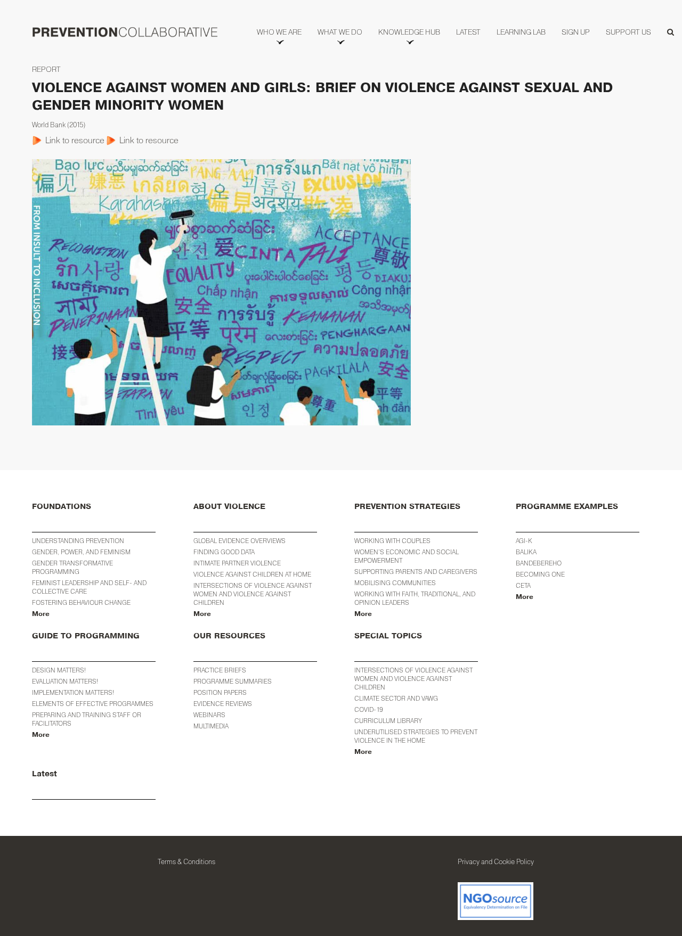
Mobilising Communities (395, 583)
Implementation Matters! (73, 692)
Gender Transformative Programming (72, 567)
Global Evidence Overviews (239, 541)
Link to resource (74, 140)
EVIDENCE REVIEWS (222, 704)
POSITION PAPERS (220, 692)
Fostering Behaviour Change (81, 602)
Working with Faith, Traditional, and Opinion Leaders (414, 598)
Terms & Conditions (186, 861)
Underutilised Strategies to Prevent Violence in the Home (415, 736)
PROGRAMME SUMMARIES (232, 681)
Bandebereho (539, 563)
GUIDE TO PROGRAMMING (86, 636)
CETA (523, 585)
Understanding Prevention (78, 541)
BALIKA (526, 552)
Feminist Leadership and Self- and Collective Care (89, 587)
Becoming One (540, 574)
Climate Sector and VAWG (396, 698)
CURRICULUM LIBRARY (388, 721)
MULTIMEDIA (211, 726)
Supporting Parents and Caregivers (415, 572)
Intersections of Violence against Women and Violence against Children (252, 593)
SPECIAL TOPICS (388, 636)
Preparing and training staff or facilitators (86, 719)
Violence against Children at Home (252, 574)
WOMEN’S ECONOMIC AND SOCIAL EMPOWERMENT (406, 556)
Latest (44, 774)
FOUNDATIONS (61, 507)
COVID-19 (368, 709)
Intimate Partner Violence (237, 563)
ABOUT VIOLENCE (229, 507)
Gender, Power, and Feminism (81, 552)
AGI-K (524, 541)
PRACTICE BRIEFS (219, 670)
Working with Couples (392, 541)
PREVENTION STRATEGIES (407, 507)
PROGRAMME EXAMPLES (567, 507)
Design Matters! (59, 670)
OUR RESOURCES (229, 636)
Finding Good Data (224, 552)
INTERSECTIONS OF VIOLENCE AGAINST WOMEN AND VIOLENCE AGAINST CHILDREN (413, 678)
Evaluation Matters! (65, 681)
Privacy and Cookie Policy (496, 861)
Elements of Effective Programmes (92, 704)
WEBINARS (209, 715)
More (41, 614)
